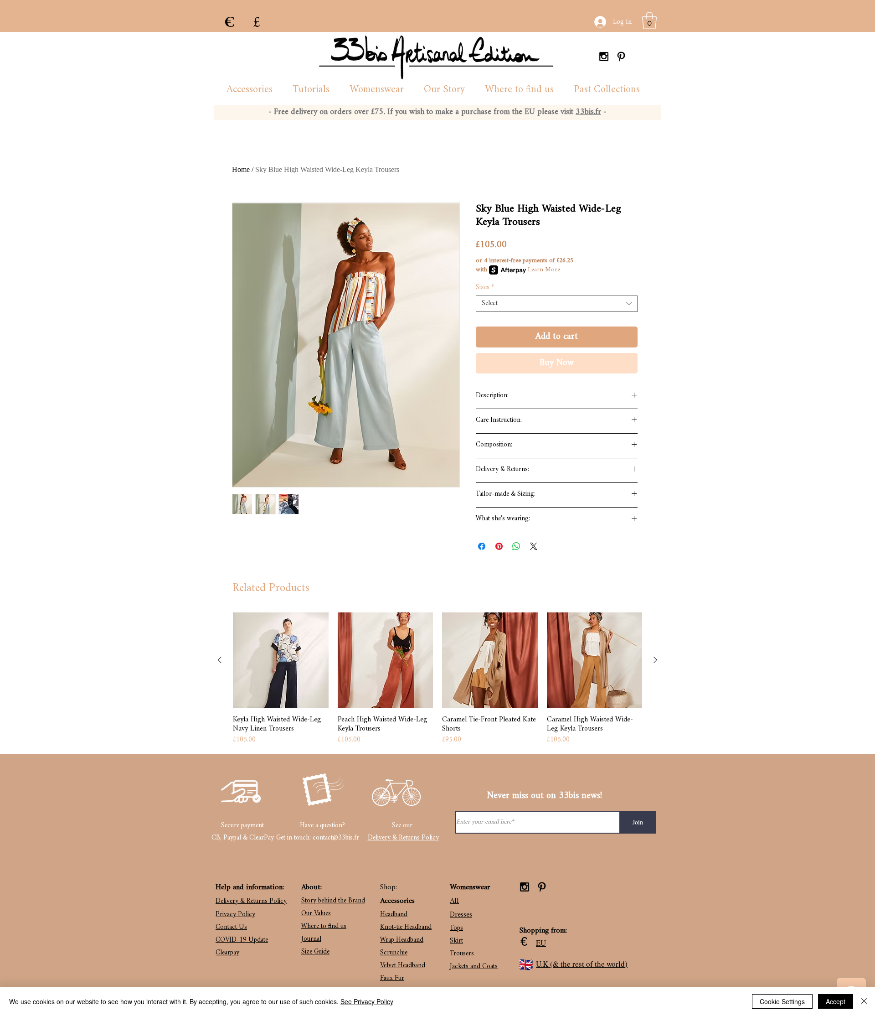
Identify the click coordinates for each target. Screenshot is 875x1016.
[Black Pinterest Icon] (621, 56)
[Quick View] (281, 660)
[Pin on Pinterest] (499, 546)
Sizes (485, 288)
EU (541, 943)
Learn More (544, 270)
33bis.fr (588, 112)
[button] (249, 89)
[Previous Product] (219, 659)
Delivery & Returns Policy (403, 838)
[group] (437, 679)
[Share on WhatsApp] (516, 546)
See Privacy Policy (366, 1001)
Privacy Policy (235, 914)
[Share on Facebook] (481, 546)
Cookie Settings (782, 1001)
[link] (649, 20)
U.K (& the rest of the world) (582, 964)
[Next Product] (655, 659)
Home (241, 169)
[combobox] (557, 303)
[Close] (864, 1001)
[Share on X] (533, 546)
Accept (835, 1001)
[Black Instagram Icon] (603, 56)
